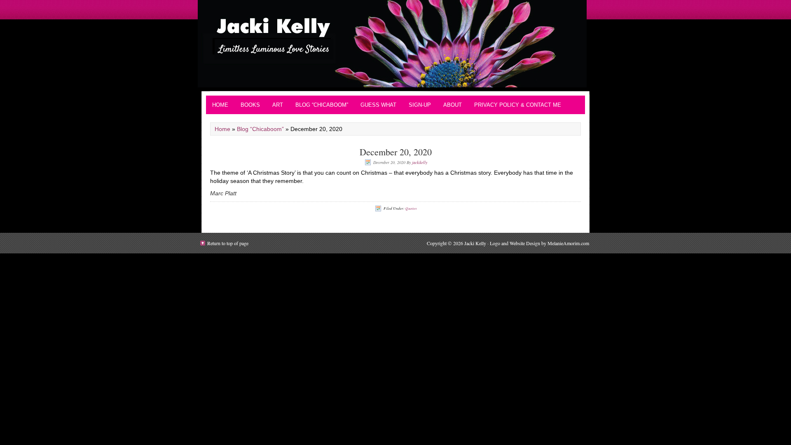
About (452, 105)
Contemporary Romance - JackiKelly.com (395, 43)
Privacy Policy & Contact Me (517, 105)
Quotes (411, 208)
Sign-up (420, 105)
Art (277, 105)
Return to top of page (227, 243)
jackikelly (419, 162)
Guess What (378, 105)
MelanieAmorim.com (568, 243)
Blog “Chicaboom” (321, 105)
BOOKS (250, 105)
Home (220, 105)
